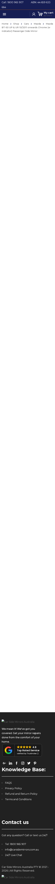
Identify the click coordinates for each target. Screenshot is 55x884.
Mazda (37, 23)
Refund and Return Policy (21, 793)
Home (5, 23)
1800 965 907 (18, 844)
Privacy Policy (13, 788)
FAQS (8, 782)
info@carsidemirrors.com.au (22, 849)
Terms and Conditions (18, 799)
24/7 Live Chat (13, 855)
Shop (16, 23)
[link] (4, 763)
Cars (26, 23)
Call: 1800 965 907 (16, 2)
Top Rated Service (28, 750)
